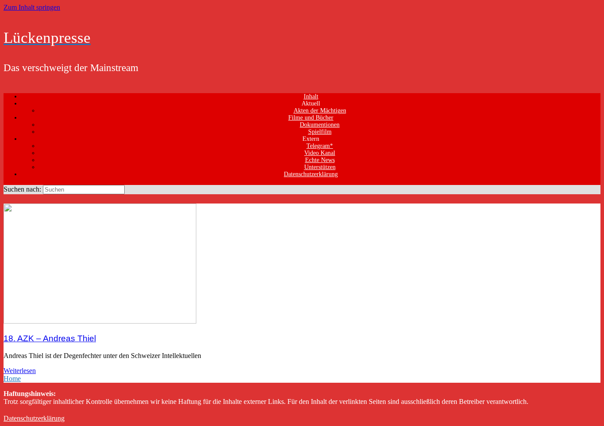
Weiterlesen (20, 370)
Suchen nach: (22, 189)
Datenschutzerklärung (311, 174)
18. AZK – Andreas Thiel (50, 338)
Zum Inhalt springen (32, 7)
